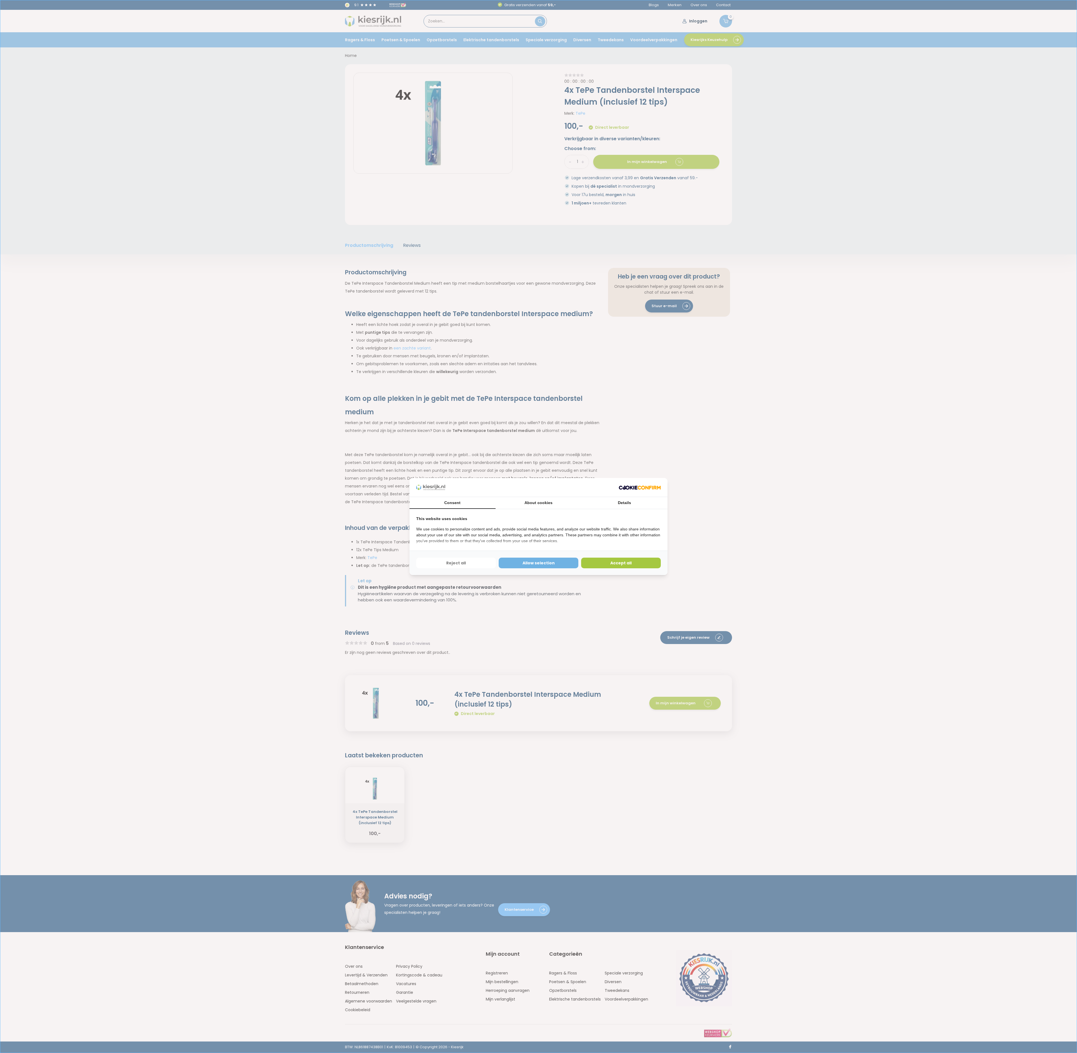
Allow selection (539, 563)
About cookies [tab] (538, 502)
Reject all (456, 563)
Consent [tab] (452, 502)
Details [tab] (624, 502)
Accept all (621, 563)
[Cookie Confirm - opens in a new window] (640, 487)
